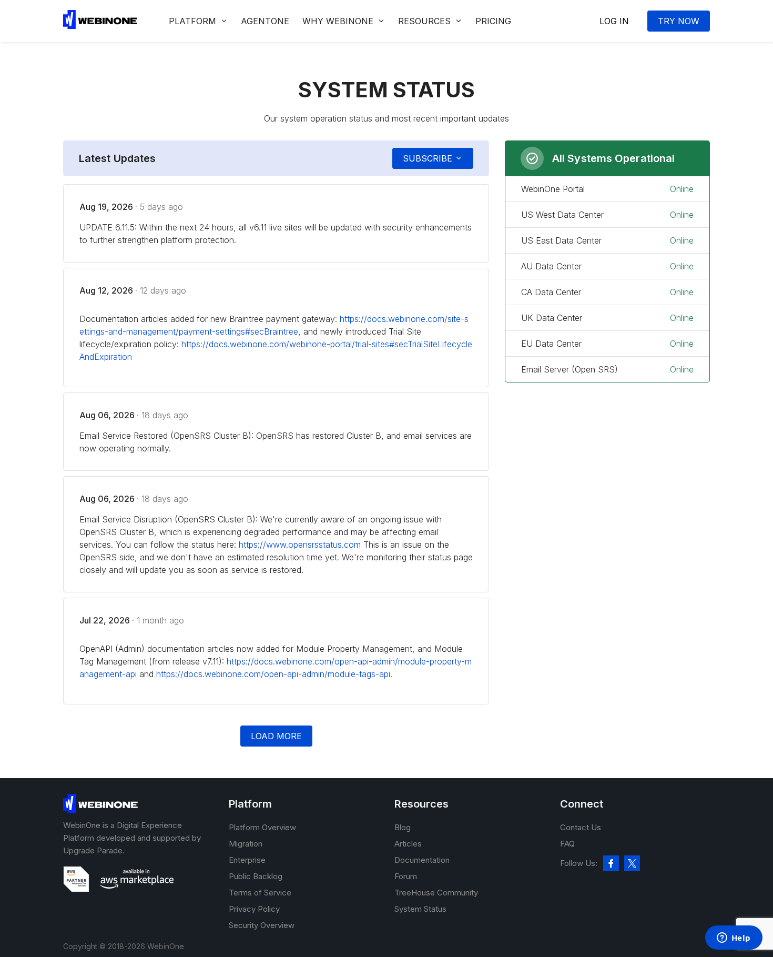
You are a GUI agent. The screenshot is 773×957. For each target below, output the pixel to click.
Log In (614, 21)
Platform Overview (262, 827)
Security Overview (261, 925)
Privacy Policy (254, 909)
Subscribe (427, 158)
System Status (420, 909)
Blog (402, 827)
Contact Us (580, 827)
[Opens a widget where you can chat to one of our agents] (733, 938)
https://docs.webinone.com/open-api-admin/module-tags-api (273, 674)
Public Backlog (255, 876)
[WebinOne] (100, 26)
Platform (192, 21)
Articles (408, 844)
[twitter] (632, 863)
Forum (405, 876)
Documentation (422, 860)
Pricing (493, 21)
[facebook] (611, 863)
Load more (276, 736)
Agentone (265, 21)
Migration (245, 844)
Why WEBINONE (337, 21)
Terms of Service (260, 893)
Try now (678, 21)
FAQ (567, 844)
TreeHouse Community (436, 893)
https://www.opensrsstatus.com (300, 544)
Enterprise (247, 860)
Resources (424, 21)
